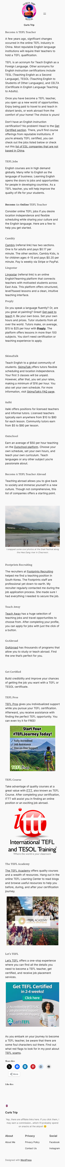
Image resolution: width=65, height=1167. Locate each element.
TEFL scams (13, 1052)
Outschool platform (26, 447)
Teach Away (13, 613)
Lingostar (11, 274)
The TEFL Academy (17, 870)
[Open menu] (45, 14)
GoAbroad (11, 647)
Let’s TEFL (11, 960)
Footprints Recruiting (40, 571)
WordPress (26, 1160)
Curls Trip (29, 25)
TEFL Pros (11, 704)
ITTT (29, 790)
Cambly (10, 245)
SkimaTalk (25, 367)
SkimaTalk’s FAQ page (40, 391)
